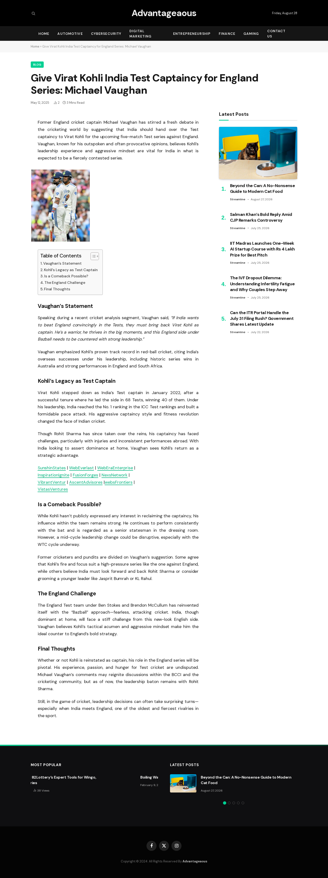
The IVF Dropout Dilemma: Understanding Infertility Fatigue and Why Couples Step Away (262, 284)
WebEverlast (81, 467)
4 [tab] (238, 803)
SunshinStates (52, 467)
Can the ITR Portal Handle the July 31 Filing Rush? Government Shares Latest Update (261, 318)
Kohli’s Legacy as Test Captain (71, 269)
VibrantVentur (52, 482)
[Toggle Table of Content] (92, 256)
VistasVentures (53, 489)
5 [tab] (243, 803)
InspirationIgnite (53, 475)
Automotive (70, 33)
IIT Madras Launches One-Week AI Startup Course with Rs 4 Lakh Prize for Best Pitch (262, 249)
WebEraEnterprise (115, 467)
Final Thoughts (57, 289)
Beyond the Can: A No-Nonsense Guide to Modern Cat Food (262, 189)
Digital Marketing (140, 33)
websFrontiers (119, 482)
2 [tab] (229, 803)
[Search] (33, 13)
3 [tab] (233, 803)
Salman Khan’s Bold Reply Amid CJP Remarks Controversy (261, 217)
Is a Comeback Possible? (66, 276)
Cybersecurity (106, 33)
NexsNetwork (115, 475)
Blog (37, 65)
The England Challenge (64, 282)
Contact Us (276, 33)
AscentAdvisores (86, 482)
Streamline (237, 199)
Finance (227, 33)
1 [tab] (224, 803)
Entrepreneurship (192, 33)
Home (43, 33)
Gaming (251, 33)
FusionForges (85, 475)
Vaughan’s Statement (62, 263)
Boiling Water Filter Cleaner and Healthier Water (104, 777)
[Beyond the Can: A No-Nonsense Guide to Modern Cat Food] (258, 153)
